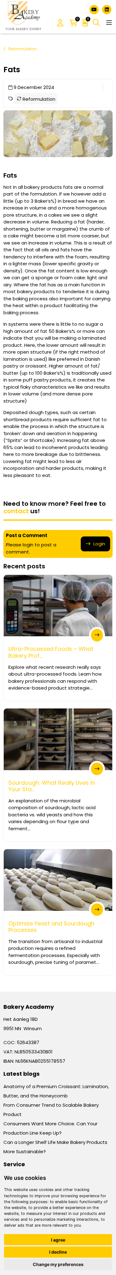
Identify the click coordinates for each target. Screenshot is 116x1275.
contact (16, 511)
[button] (60, 23)
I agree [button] (58, 1239)
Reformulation (22, 48)
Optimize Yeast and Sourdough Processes (51, 927)
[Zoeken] (96, 23)
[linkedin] (107, 9)
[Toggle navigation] (109, 22)
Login (99, 543)
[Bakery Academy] (23, 16)
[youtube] (94, 9)
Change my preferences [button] (58, 1264)
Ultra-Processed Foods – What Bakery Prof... (50, 652)
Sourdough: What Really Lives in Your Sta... (51, 786)
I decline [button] (58, 1252)
